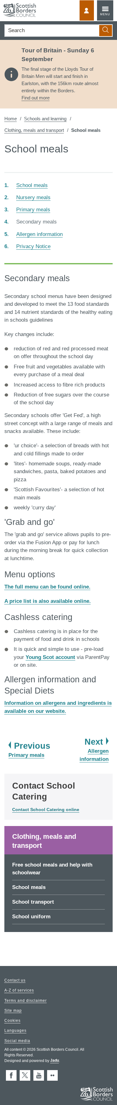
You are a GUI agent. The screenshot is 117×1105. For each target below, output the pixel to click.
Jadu (54, 1061)
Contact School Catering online (45, 809)
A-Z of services (19, 990)
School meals (29, 887)
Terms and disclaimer (25, 1000)
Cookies (12, 1021)
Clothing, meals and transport (34, 130)
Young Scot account (50, 657)
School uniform (31, 917)
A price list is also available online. (47, 601)
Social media (17, 1041)
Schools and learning (45, 118)
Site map (13, 1010)
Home (10, 118)
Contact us (15, 980)
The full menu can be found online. (47, 587)
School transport (33, 902)
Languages (15, 1031)
